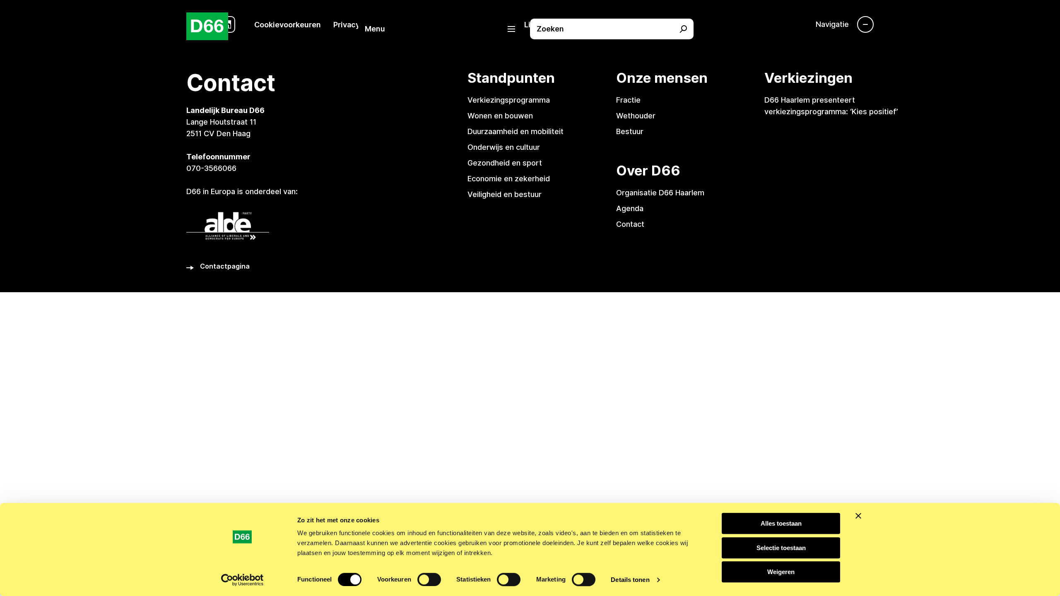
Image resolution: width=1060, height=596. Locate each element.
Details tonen (630, 579)
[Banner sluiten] (858, 516)
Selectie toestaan (781, 547)
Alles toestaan (781, 523)
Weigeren (781, 571)
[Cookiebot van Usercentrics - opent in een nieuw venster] (242, 580)
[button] (444, 29)
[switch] (429, 579)
